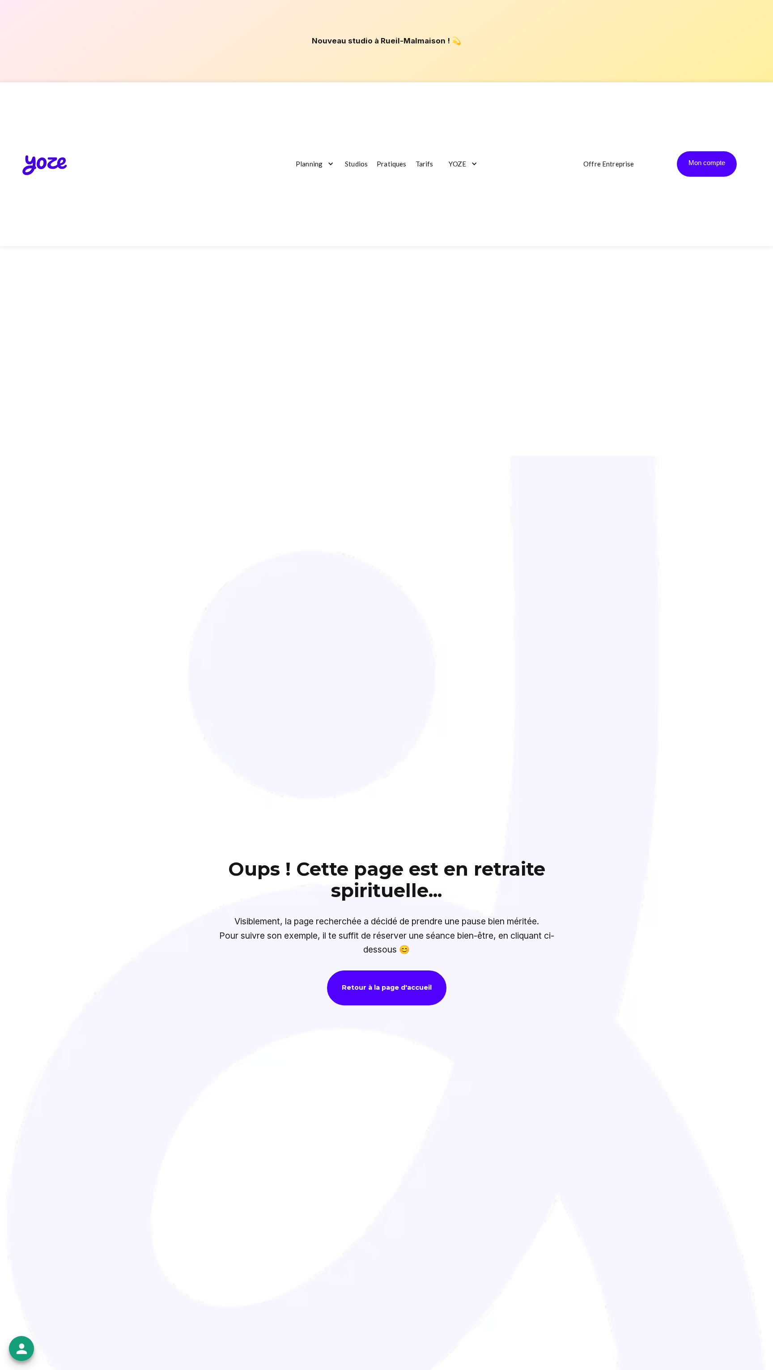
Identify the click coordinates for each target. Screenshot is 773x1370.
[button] (312, 164)
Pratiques (391, 164)
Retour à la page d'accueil (387, 987)
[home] (44, 164)
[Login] (707, 164)
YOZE (457, 164)
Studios (356, 164)
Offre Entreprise (608, 164)
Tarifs (424, 164)
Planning (309, 164)
